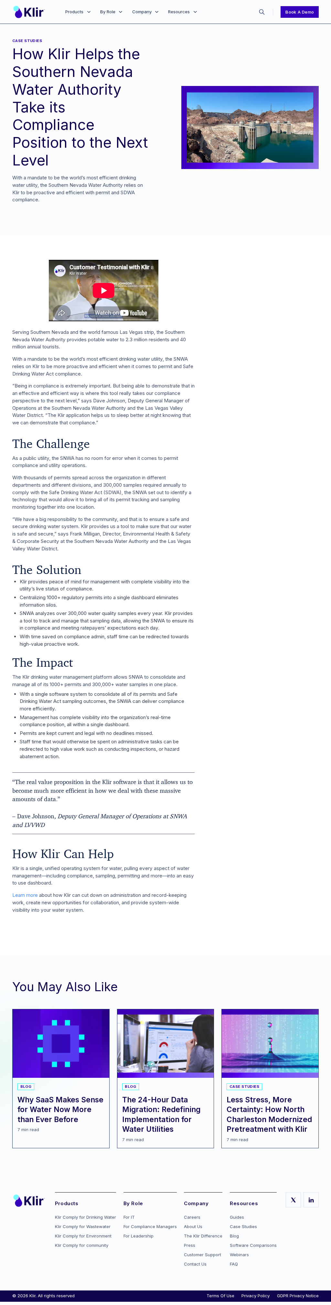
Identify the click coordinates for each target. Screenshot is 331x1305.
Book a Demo (299, 12)
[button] (77, 12)
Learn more (25, 895)
